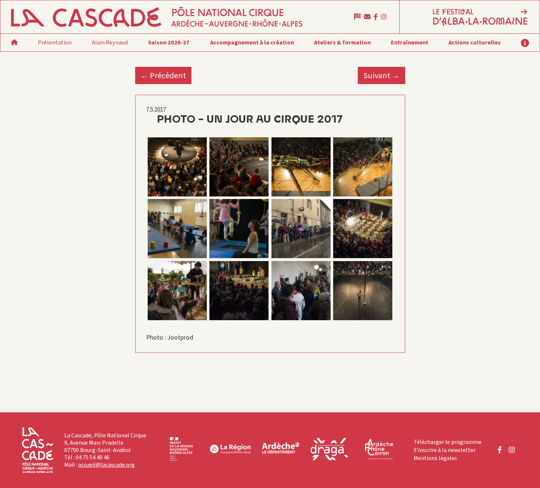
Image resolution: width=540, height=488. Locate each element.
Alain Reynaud (110, 42)
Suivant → (381, 76)
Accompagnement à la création (252, 42)
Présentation (55, 42)
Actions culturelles (475, 42)
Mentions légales (435, 458)
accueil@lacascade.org (106, 465)
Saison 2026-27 (169, 42)
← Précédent (163, 76)
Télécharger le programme (448, 442)
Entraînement (409, 42)
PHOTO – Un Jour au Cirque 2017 (249, 120)
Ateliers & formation (342, 42)
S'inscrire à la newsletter (445, 450)
